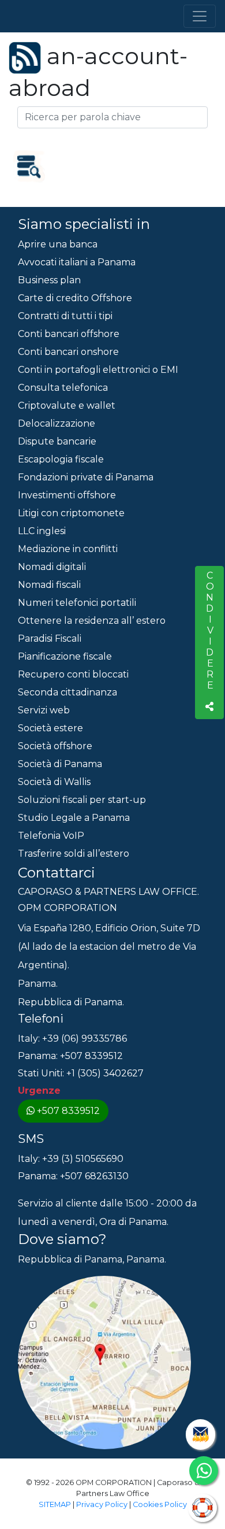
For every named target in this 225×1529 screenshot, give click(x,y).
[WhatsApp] (203, 1470)
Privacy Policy (101, 1504)
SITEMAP (55, 1504)
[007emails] (200, 1434)
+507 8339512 (68, 1110)
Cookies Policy (160, 1504)
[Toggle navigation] (199, 16)
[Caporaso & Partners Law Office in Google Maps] (104, 1361)
